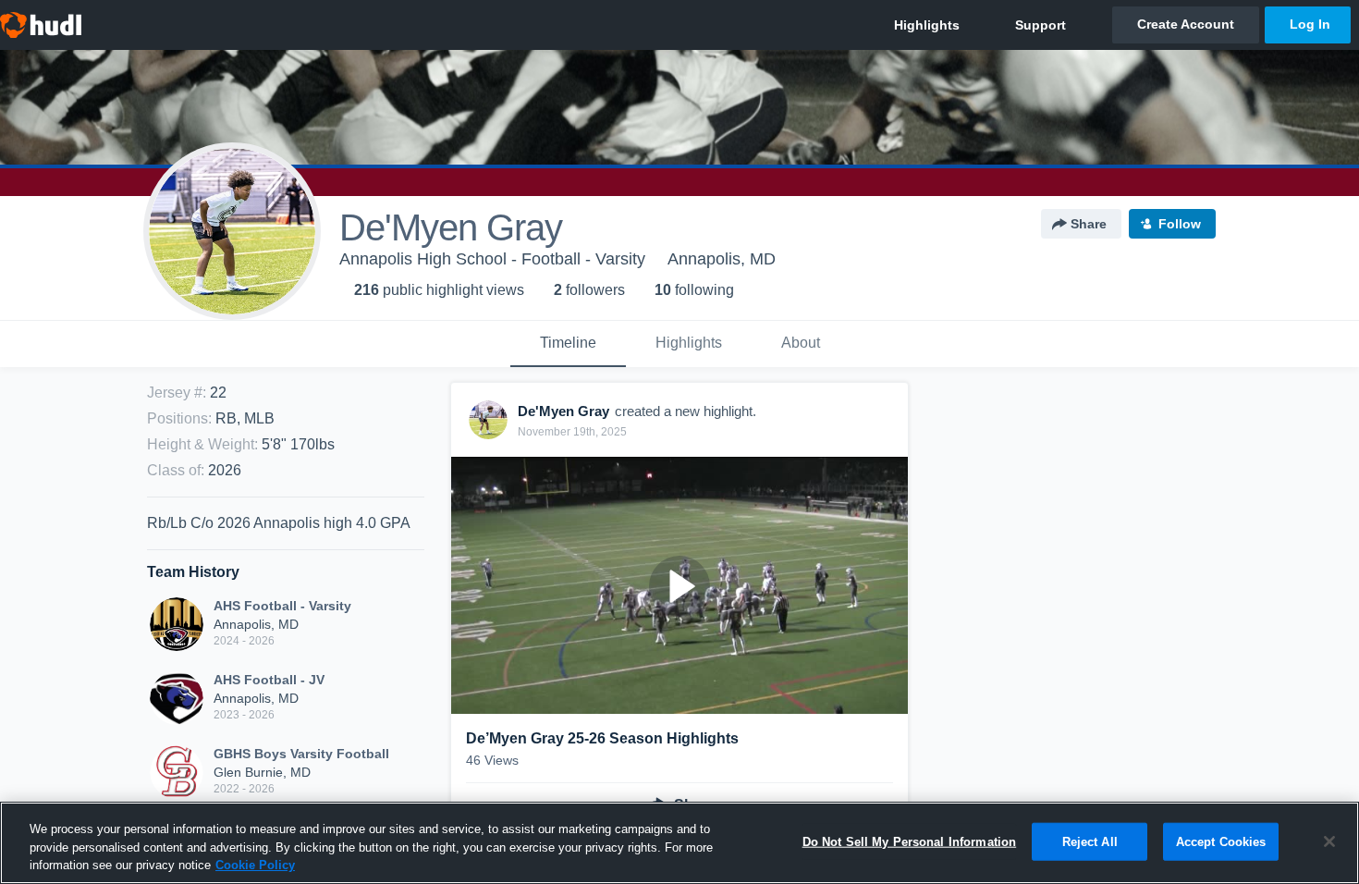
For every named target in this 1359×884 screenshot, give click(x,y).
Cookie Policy (255, 865)
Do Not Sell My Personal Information (909, 841)
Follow (1179, 223)
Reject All (1090, 841)
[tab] (568, 344)
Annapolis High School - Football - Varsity (492, 259)
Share (1089, 223)
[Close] (1329, 841)
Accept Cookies (1221, 841)
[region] (679, 843)
